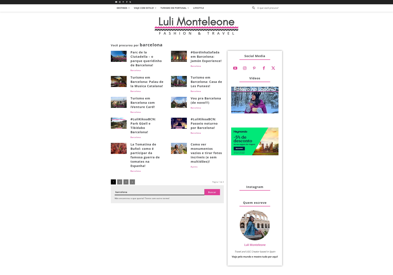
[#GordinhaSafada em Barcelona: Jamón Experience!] (179, 56)
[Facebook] (126, 2)
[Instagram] (120, 2)
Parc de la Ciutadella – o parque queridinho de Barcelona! (146, 58)
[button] (264, 8)
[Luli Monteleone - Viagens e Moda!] (196, 25)
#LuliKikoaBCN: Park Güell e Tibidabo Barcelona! (143, 125)
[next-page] (132, 181)
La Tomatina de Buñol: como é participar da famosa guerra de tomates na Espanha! (145, 155)
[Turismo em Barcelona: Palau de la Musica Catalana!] (119, 81)
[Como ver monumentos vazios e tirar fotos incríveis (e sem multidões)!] (179, 148)
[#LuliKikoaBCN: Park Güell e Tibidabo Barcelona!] (119, 123)
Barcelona (135, 70)
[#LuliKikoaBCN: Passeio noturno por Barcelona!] (179, 123)
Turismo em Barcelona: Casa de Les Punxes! (206, 81)
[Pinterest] (123, 2)
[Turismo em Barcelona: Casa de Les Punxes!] (179, 81)
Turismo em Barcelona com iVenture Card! (142, 102)
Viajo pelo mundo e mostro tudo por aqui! (255, 256)
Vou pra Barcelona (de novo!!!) (206, 100)
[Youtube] (116, 2)
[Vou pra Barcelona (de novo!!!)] (179, 102)
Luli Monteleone (255, 245)
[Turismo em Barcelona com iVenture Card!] (119, 102)
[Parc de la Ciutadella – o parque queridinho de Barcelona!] (119, 56)
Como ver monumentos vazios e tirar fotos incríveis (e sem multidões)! (206, 153)
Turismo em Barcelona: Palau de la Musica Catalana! (146, 81)
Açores (194, 167)
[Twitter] (130, 2)
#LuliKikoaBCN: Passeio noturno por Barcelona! (204, 123)
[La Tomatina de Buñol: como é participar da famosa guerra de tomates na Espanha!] (119, 148)
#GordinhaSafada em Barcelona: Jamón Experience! (206, 56)
